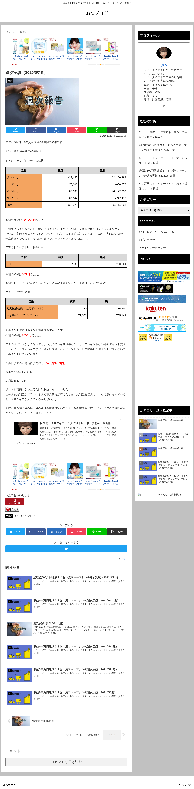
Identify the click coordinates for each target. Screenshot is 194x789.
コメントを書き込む (66, 762)
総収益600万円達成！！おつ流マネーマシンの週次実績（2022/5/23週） (163, 147)
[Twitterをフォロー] (66, 548)
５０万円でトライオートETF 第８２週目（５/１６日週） (163, 186)
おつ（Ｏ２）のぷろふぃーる (156, 231)
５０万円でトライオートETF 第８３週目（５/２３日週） (163, 160)
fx (17, 516)
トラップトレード (29, 516)
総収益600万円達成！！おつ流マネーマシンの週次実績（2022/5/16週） (163, 173)
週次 (10, 516)
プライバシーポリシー (152, 247)
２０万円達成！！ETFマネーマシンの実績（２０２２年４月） (163, 135)
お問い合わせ (147, 239)
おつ (164, 65)
